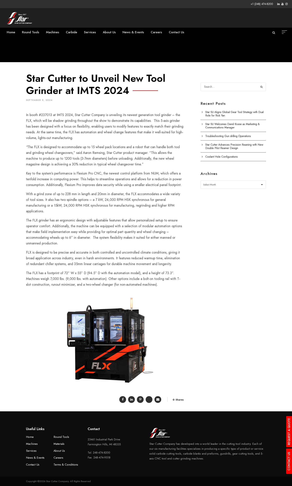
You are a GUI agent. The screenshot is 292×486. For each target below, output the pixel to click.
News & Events (133, 32)
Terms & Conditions (66, 465)
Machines (52, 32)
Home (11, 32)
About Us (109, 32)
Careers (156, 32)
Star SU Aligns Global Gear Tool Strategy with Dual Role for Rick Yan (234, 113)
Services (90, 32)
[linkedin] (278, 4)
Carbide (71, 32)
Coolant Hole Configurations (221, 157)
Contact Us (176, 32)
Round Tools (30, 32)
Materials (59, 444)
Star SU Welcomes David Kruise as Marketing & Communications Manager (232, 125)
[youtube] (282, 4)
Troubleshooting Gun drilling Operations (228, 136)
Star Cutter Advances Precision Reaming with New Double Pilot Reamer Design (234, 146)
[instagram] (286, 4)
